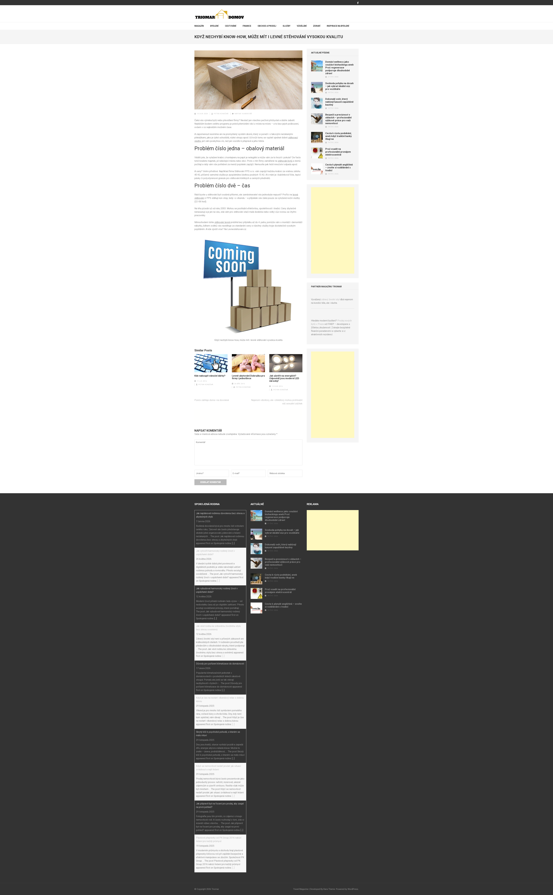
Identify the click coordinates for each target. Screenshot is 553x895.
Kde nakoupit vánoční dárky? (209, 376)
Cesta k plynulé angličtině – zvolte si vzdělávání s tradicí (339, 167)
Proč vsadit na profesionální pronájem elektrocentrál (338, 152)
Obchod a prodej (267, 26)
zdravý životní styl (330, 299)
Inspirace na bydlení (338, 26)
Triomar (215, 889)
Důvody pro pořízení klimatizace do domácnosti (220, 663)
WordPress (353, 889)
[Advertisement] (332, 230)
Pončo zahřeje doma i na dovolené (211, 400)
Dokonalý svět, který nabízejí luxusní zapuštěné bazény (339, 102)
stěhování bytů (285, 161)
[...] (233, 543)
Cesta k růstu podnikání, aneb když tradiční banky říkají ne (338, 136)
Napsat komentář (243, 114)
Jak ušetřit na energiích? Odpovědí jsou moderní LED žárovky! (284, 378)
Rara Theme (329, 889)
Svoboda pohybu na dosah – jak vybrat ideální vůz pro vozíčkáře (339, 86)
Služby (286, 26)
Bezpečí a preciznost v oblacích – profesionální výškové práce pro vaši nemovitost (338, 119)
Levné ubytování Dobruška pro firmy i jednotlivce (248, 377)
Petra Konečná (221, 114)
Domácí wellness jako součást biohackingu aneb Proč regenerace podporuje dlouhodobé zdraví (339, 67)
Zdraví (316, 26)
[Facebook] (358, 3)
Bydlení (214, 26)
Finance (247, 26)
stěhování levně (222, 222)
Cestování (230, 26)
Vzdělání (302, 26)
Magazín (199, 26)
